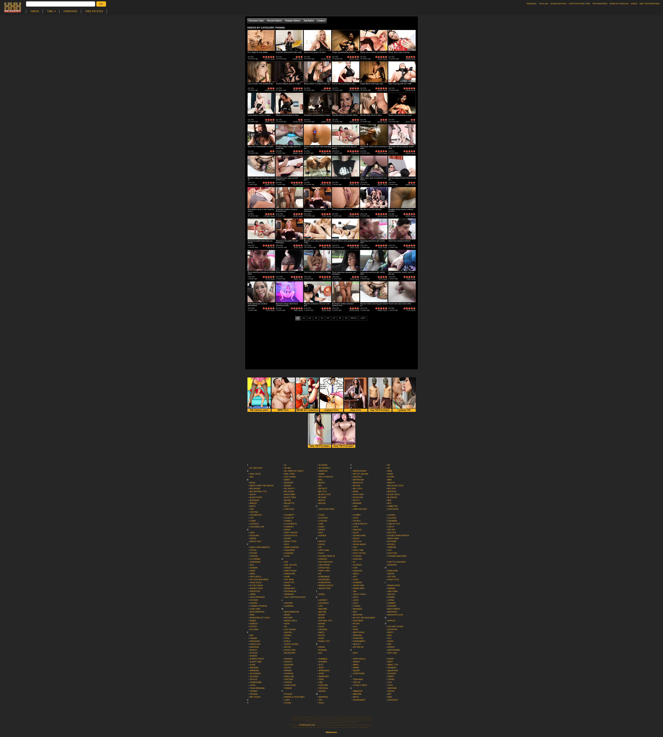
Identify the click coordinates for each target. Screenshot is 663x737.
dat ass (391, 530)
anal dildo (255, 474)
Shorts (288, 662)
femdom (391, 547)
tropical (323, 688)
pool (287, 638)
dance (322, 530)
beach (322, 483)
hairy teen (324, 571)
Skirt (390, 662)
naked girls (290, 621)
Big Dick (391, 488)
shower (323, 662)
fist (389, 550)
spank (356, 668)
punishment (359, 641)
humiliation (325, 582)
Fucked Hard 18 (327, 556)
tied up (356, 682)
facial (322, 544)
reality (357, 644)
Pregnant (255, 641)
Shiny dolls (359, 659)
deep (252, 533)
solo (321, 668)
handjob (357, 571)
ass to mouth (326, 477)
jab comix (392, 591)
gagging (357, 559)
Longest (321, 21)
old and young (395, 626)
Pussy (390, 641)
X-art (287, 700)
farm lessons (291, 547)
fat (320, 547)
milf (355, 612)
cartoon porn (326, 509)
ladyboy (323, 600)
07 (334, 318)
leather (288, 603)
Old (355, 626)
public (287, 641)
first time (358, 550)
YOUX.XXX (543, 4)
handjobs (392, 571)
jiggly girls (359, 594)
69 (388, 468)
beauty (391, 483)
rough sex (290, 650)
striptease (358, 673)
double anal (359, 535)
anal (389, 471)
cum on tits (393, 524)
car (252, 509)
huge (355, 579)
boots (322, 500)
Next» (354, 318)
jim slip (391, 594)
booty (356, 500)
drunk (287, 538)
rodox (391, 647)
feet (355, 547)
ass (251, 477)
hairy (252, 571)
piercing (357, 635)
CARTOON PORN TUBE (579, 4)
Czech (390, 527)
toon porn (290, 685)
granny (254, 568)
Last (363, 318)
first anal (324, 550)
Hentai (390, 574)
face (286, 544)
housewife (324, 579)
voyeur (288, 694)
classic (391, 515)
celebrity (289, 515)
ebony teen (290, 541)
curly (322, 527)
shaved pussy (257, 659)
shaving (288, 659)
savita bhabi (393, 650)
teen (321, 679)
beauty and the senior (261, 486)
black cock (325, 494)
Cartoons (392, 509)
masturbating (257, 612)
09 (346, 318)
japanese (289, 594)
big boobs (255, 488)
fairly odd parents (260, 547)
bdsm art (289, 483)
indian (287, 585)
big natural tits (258, 491)
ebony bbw (393, 538)
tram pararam (257, 688)
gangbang (255, 562)
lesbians (288, 606)
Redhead (254, 647)
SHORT (390, 659)
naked (253, 621)
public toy (324, 641)
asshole (357, 477)
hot (355, 577)
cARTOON (289, 509)
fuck (286, 556)
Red (389, 644)
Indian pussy (256, 588)
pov (389, 638)
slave (252, 665)
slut (321, 665)
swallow (289, 676)
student (391, 673)
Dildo (356, 533)
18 (285, 465)
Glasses (357, 565)
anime (321, 474)
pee (251, 635)
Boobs (287, 500)
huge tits (289, 582)
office (253, 626)
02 (304, 318)
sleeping (289, 665)
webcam (357, 694)
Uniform (391, 688)
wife (389, 697)
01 (298, 318)
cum (321, 524)
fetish (253, 550)
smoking (254, 668)
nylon (356, 624)
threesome (256, 682)
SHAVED (253, 656)
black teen (290, 497)
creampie (392, 521)
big (320, 486)
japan (253, 594)
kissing (391, 597)
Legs (355, 603)
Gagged (323, 559)
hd (320, 574)
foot (321, 553)
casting (254, 512)
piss (389, 635)
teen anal (358, 679)
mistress (392, 612)
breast (253, 503)
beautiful (358, 483)
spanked (391, 668)
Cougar (323, 521)
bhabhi (287, 486)
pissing (253, 638)
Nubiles (254, 624)
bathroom (358, 480)
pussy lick (255, 644)
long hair (255, 609)
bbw (389, 480)
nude (287, 624)
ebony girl (255, 541)
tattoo (253, 679)
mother (288, 618)
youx (321, 703)
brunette (289, 503)
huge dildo (256, 582)
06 (328, 318)
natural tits (325, 621)
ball (321, 480)
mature (322, 612)
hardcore (289, 574)
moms (287, 615)
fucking (357, 556)
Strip (321, 673)
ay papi (390, 477)
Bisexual (391, 491)
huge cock (393, 579)
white (356, 697)
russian (323, 650)
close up (289, 518)
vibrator (357, 691)
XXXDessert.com (307, 725)
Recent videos (274, 21)
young (287, 703)
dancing (357, 530)
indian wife (358, 588)
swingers (324, 676)
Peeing (287, 635)
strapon (288, 673)
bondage (254, 500)
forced (254, 556)
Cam (355, 506)
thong (391, 679)
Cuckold (254, 524)
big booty (289, 488)
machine (323, 609)
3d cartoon (256, 468)
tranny (288, 688)
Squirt (356, 670)
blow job (358, 497)
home (287, 577)
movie (322, 618)
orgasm (323, 629)
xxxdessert (359, 700)
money (322, 615)
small (356, 665)
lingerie (391, 606)
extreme (391, 541)
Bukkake (357, 503)
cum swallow (257, 527)
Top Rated (309, 21)
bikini (355, 491)
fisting (253, 553)
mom (252, 615)
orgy (356, 629)
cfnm (321, 515)
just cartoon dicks (294, 597)
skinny (356, 662)
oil (285, 626)
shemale (323, 659)
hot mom (289, 579)
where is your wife (294, 697)
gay (286, 562)
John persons (257, 597)
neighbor (358, 621)
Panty (322, 632)
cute (355, 527)
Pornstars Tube (256, 21)
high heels (255, 577)
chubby (357, 515)
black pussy (256, 497)
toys (390, 685)
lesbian (391, 603)
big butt (323, 488)
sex (320, 653)
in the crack (256, 585)
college (391, 518)
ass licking (290, 477)
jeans (322, 594)
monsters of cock (260, 618)
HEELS (356, 574)
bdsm (252, 483)
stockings (255, 673)
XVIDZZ (634, 4)
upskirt (254, 691)
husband (357, 582)
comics (288, 521)
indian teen (324, 588)
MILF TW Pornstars (650, 4)
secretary (289, 653)
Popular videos (292, 21)
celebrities (256, 515)
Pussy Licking (291, 644)
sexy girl (392, 653)
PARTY (390, 632)
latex (356, 600)
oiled (321, 626)
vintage (254, 694)
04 (316, 318)
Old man (254, 629)
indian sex (289, 588)
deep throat (290, 533)
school (254, 653)
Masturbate (393, 609)
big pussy (289, 491)
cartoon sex (360, 509)
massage (357, 609)
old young (290, 629)
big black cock (395, 486)
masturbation (291, 612)
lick (321, 606)
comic (253, 521)
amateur (323, 471)
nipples (391, 621)
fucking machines (396, 556)
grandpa (392, 565)
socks (287, 668)
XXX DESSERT (12, 7)
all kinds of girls (293, 471)
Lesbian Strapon (258, 606)
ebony (356, 538)
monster (357, 615)
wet (389, 694)
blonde (322, 497)
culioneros (290, 524)
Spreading (324, 670)
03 (310, 318)
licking (357, 606)
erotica (357, 541)
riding (322, 647)
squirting (392, 670)
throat (288, 682)
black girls (393, 494)
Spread (288, 670)
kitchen (254, 600)
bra (389, 500)
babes (287, 480)
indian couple (326, 585)
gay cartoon (326, 562)
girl (252, 565)
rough (253, 650)
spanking (254, 670)
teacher (288, 679)
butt (286, 506)
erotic (322, 541)
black (253, 494)
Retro (287, 647)
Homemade (324, 577)
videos (391, 691)
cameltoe (392, 506)
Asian (390, 474)
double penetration (398, 535)
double (322, 535)
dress (253, 538)
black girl (358, 494)
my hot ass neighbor (364, 618)
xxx (320, 700)
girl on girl (290, 565)
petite (322, 635)
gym (355, 568)
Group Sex (324, 568)
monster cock (395, 615)
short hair (255, 662)
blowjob (392, 497)
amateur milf (360, 471)
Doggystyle (290, 535)
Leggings (324, 603)
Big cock (357, 488)
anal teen (289, 474)
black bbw (289, 494)
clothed (323, 518)
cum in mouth (360, 524)
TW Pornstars (599, 4)
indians (391, 588)
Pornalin (531, 4)
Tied (321, 682)
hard (252, 574)
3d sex (287, 468)
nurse (322, 624)
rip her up (358, 647)
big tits (322, 491)
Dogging (254, 535)
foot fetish (359, 553)
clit (252, 518)
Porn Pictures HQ (618, 4)
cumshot (289, 527)
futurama (255, 559)
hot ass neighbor (259, 579)
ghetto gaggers (396, 562)
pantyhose (358, 632)
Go (101, 4)
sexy (355, 653)
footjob (392, 553)
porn (321, 638)
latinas (253, 603)
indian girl (358, 585)
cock (355, 518)
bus (389, 503)
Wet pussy (255, 697)
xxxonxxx (392, 700)
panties (288, 632)
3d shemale (324, 468)
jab (354, 591)
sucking (254, 676)
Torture (323, 685)
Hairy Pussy (290, 571)
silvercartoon (558, 4)
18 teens (323, 465)
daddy (287, 530)
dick (321, 533)
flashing (289, 553)
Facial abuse (359, 544)
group (287, 568)
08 (340, 318)
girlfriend (324, 565)
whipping (323, 697)
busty (253, 506)
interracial (290, 591)
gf (354, 562)
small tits (392, 665)
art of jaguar (360, 474)
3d (388, 465)
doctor (391, 533)
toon (252, 685)
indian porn (393, 585)
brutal (322, 503)
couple (357, 521)
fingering (289, 550)
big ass (356, 486)
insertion (255, 591)
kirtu (356, 597)
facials (391, 544)
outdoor (392, 629)
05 (322, 318)
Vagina (322, 691)
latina (390, 600)
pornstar (358, 638)
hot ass (391, 577)
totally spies (360, 685)
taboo (390, 676)
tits (389, 682)
